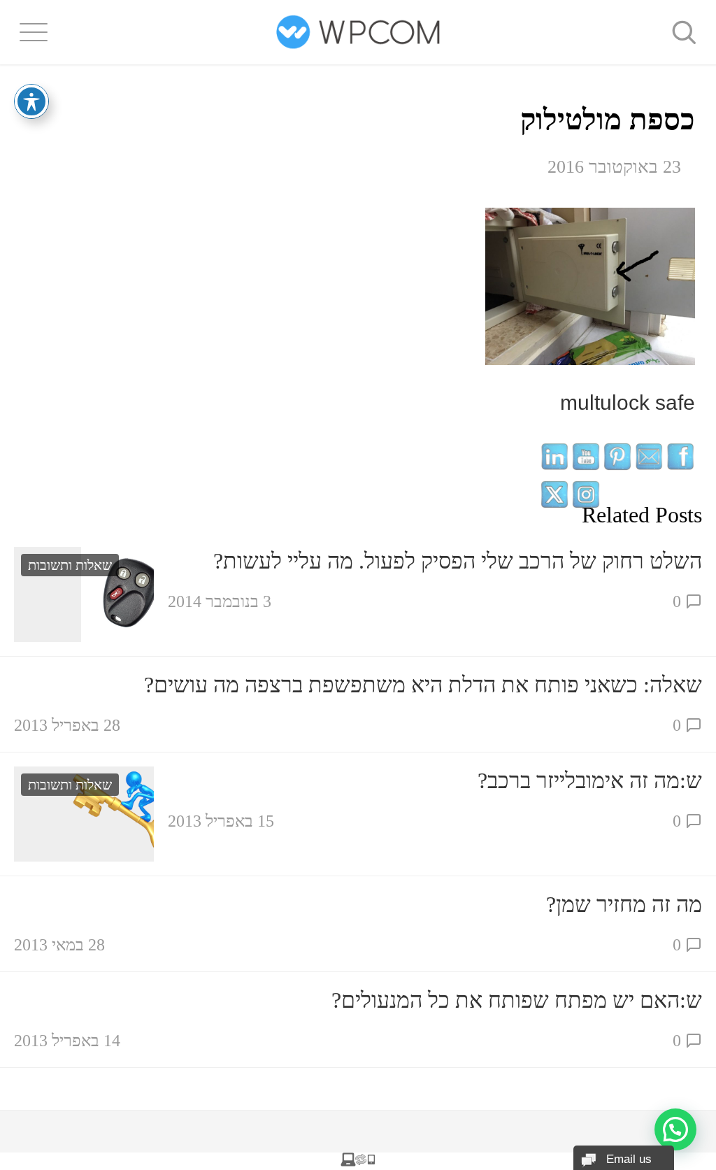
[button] (675, 1129)
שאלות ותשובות (70, 565)
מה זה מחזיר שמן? (624, 904)
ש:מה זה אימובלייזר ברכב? (590, 780)
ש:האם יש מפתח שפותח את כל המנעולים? (516, 1000)
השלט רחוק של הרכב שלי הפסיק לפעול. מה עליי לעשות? (457, 560)
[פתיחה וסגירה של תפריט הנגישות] (31, 101)
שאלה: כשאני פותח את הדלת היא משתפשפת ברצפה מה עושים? (423, 684)
